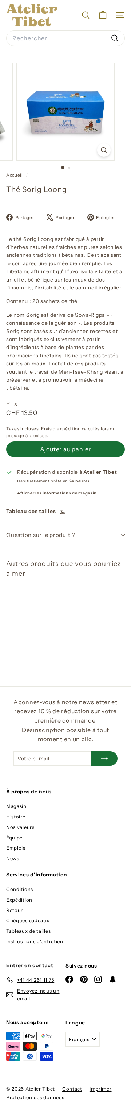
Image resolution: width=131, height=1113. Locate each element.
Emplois (15, 848)
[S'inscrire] (104, 758)
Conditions (19, 889)
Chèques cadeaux (27, 920)
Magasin (16, 806)
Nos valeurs (20, 827)
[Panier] (102, 15)
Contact (72, 1089)
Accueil (15, 175)
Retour (14, 910)
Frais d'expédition (61, 428)
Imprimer (101, 1089)
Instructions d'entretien (34, 941)
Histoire (15, 817)
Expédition (19, 900)
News (12, 858)
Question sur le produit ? (40, 534)
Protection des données (35, 1097)
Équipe (14, 838)
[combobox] (65, 38)
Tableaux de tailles (28, 931)
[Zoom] (104, 150)
